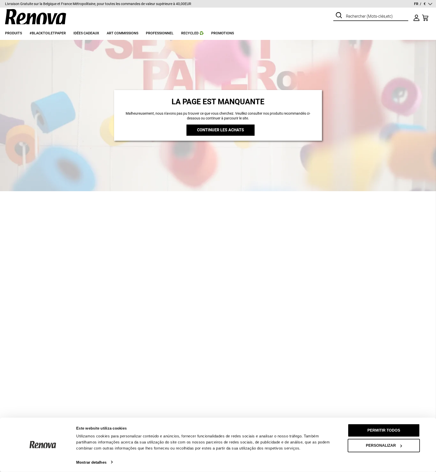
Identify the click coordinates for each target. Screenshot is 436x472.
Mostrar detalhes (91, 462)
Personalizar (381, 445)
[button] (423, 4)
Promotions (222, 33)
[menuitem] (17, 35)
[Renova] (35, 24)
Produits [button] (13, 33)
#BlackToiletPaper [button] (48, 33)
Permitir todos (383, 430)
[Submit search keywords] (339, 15)
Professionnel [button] (160, 33)
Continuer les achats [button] (220, 130)
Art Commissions (122, 33)
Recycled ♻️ (192, 33)
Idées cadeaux (86, 33)
